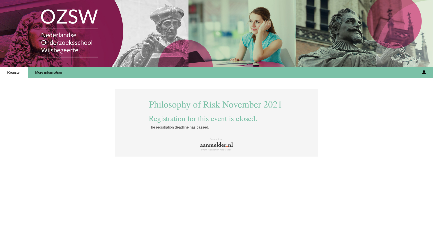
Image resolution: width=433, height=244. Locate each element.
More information (48, 72)
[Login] (424, 72)
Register (14, 72)
